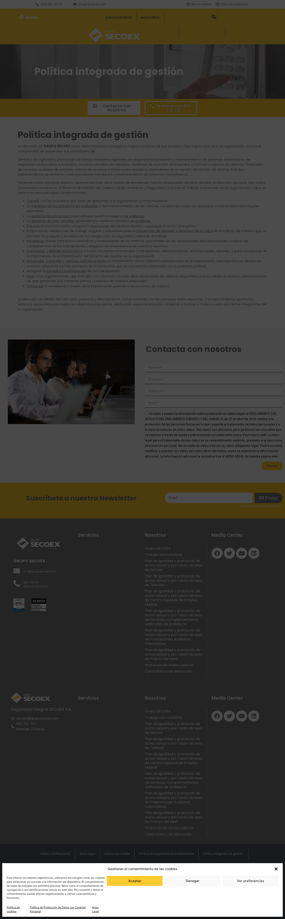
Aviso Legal (95, 909)
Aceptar (134, 881)
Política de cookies (13, 909)
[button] (276, 869)
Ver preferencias (250, 881)
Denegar (193, 881)
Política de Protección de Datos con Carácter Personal (58, 909)
